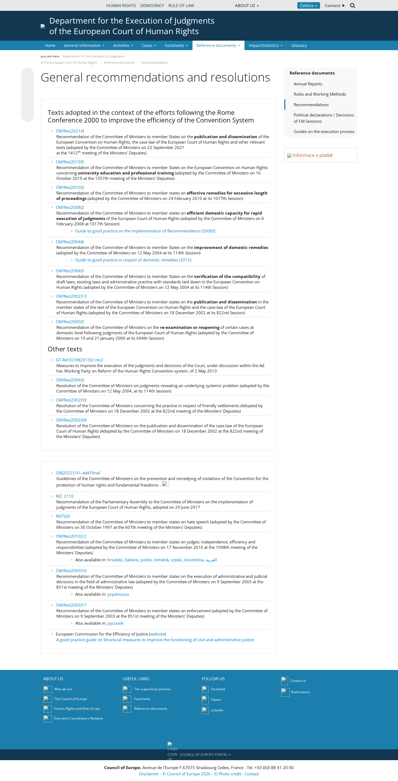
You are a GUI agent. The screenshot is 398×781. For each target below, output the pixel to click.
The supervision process (152, 689)
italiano (131, 559)
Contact (252, 773)
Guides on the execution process (324, 131)
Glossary (299, 45)
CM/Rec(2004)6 (70, 241)
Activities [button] (121, 45)
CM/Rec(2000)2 (70, 321)
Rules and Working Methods (320, 94)
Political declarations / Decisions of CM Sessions (324, 118)
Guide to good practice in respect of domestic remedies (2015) (133, 260)
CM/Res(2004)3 (70, 380)
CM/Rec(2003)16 (71, 570)
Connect (333, 5)
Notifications (300, 692)
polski (146, 559)
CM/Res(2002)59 (71, 400)
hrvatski (114, 559)
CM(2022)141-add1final (78, 472)
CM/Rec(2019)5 (70, 161)
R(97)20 (63, 516)
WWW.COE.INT (54, 5)
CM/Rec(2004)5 (70, 270)
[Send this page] (28, 116)
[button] (199, 754)
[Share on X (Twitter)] (28, 85)
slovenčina (194, 559)
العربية (211, 559)
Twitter (215, 699)
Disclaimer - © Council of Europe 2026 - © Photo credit (190, 773)
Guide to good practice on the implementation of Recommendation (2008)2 (145, 231)
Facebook (217, 689)
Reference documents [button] (216, 45)
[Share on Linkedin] (28, 105)
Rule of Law (181, 5)
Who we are (63, 689)
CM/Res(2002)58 (71, 420)
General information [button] (82, 45)
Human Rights (121, 5)
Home (50, 45)
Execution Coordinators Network (78, 718)
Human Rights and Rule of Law (77, 708)
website (157, 634)
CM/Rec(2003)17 (71, 605)
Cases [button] (147, 45)
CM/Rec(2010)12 (71, 536)
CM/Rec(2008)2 (70, 207)
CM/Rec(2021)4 (70, 131)
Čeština (307, 5)
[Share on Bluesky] (28, 74)
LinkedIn (216, 710)
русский (115, 623)
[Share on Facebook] (28, 95)
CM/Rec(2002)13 (71, 296)
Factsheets (142, 698)
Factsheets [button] (174, 45)
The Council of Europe (70, 698)
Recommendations (311, 104)
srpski (176, 559)
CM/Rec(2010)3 (70, 187)
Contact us (298, 680)
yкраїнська (118, 594)
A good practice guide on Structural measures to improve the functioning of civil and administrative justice (155, 639)
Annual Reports (308, 83)
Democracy (152, 5)
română (161, 559)
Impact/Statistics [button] (264, 45)
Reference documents (312, 73)
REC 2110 (65, 496)
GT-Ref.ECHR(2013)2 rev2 (79, 359)
